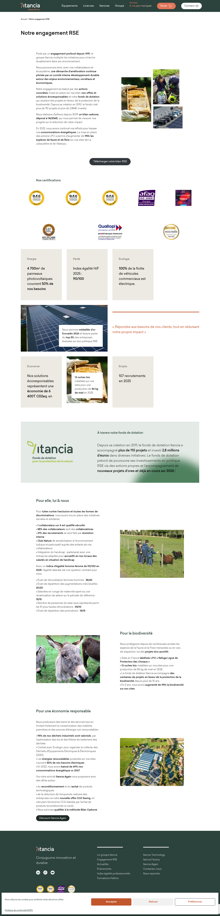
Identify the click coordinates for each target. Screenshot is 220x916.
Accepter (111, 902)
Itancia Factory (151, 860)
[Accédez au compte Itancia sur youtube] (53, 873)
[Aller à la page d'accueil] (30, 10)
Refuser (153, 902)
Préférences (195, 902)
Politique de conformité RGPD (19, 910)
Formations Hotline (108, 878)
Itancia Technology (154, 855)
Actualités (103, 864)
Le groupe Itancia (107, 855)
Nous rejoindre (151, 874)
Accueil (24, 19)
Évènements (104, 869)
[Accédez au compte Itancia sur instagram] (45, 873)
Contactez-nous (152, 869)
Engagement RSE (107, 860)
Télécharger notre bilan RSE (110, 161)
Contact (189, 6)
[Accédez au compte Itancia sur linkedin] (38, 873)
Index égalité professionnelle (113, 874)
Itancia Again (150, 864)
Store (163, 6)
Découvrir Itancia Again (52, 818)
